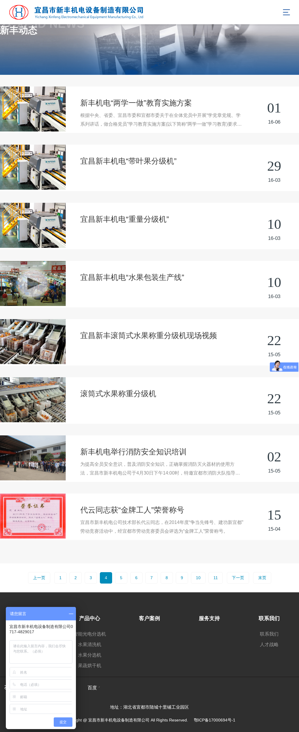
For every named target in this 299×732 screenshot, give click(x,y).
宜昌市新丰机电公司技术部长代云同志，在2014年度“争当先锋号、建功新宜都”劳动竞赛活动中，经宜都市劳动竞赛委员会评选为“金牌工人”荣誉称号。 (161, 527)
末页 (262, 577)
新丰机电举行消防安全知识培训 (133, 451)
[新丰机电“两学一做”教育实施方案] (33, 108)
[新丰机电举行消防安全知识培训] (33, 457)
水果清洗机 (89, 644)
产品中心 (89, 618)
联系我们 (269, 618)
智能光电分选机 (89, 633)
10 (198, 577)
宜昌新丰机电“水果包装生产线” (132, 277)
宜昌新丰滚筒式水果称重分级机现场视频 (148, 335)
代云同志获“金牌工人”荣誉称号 (132, 510)
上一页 (39, 577)
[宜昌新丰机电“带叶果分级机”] (33, 167)
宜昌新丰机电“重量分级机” (124, 219)
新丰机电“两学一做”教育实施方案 (136, 102)
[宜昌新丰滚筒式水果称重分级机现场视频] (33, 341)
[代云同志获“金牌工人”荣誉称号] (33, 516)
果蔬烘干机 (89, 665)
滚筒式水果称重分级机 (118, 393)
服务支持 (209, 618)
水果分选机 (89, 655)
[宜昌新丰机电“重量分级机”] (33, 225)
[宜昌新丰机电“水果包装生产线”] (33, 283)
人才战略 (269, 644)
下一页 (238, 577)
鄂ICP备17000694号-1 (214, 720)
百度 (92, 687)
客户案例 (149, 618)
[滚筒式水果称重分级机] (33, 399)
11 (215, 577)
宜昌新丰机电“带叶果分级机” (128, 161)
